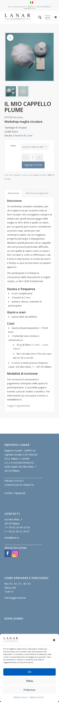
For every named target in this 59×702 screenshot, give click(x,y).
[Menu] (45, 17)
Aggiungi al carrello (33, 164)
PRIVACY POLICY (21, 697)
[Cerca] (38, 17)
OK (29, 672)
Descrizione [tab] (13, 193)
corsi (24, 175)
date (13, 145)
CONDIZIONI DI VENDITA (19, 484)
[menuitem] (38, 17)
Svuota (51, 175)
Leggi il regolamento (18, 405)
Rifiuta (29, 681)
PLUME (7, 179)
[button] (54, 640)
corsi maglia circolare (37, 175)
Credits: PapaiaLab (14, 493)
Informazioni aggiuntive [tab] (37, 193)
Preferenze (29, 689)
